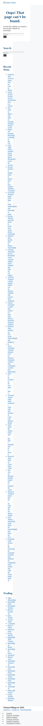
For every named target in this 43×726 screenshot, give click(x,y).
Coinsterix (11, 623)
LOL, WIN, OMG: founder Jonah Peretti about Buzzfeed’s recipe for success (11, 155)
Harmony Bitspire (11, 699)
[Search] (5, 37)
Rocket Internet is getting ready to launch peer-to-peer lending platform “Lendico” (11, 178)
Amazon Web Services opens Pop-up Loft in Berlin (11, 82)
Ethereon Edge (11, 630)
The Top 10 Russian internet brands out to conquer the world (10, 480)
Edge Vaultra (10, 616)
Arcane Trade (10, 620)
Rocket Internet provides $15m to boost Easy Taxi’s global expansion (11, 225)
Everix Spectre (10, 634)
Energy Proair (10, 626)
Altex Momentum (12, 599)
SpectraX (11, 655)
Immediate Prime (11, 672)
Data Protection (25, 710)
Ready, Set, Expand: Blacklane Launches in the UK (11, 136)
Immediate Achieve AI (11, 663)
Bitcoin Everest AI (10, 612)
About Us (6, 710)
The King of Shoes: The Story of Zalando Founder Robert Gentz (11, 117)
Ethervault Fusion (11, 691)
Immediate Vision (11, 676)
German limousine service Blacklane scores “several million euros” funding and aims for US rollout (11, 262)
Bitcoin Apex (10, 658)
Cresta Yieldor (10, 695)
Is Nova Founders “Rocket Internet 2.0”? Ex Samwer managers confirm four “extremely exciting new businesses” (12, 358)
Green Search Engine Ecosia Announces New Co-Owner (12, 99)
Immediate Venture (11, 607)
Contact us (15, 710)
